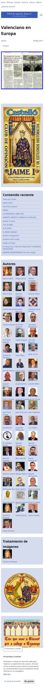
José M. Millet (33, 384)
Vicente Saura (21, 515)
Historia (25, 2)
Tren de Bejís (8, 225)
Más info (6, 674)
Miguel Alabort (22, 474)
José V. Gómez (8, 399)
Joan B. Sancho (9, 370)
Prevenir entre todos (11, 239)
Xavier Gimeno (9, 531)
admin (3, 41)
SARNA (5, 210)
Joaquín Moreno (6, 385)
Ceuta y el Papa (9, 243)
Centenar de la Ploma (34, 310)
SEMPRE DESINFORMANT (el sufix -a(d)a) (19, 252)
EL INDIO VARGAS (10, 232)
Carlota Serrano (9, 309)
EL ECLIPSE (7, 228)
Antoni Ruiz (7, 294)
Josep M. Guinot (22, 399)
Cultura (32, 2)
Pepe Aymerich (9, 502)
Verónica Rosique (6, 516)
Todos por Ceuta (9, 199)
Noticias (10, 2)
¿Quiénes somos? (8, 6)
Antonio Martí (34, 294)
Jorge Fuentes (21, 384)
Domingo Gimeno (19, 325)
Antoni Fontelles (32, 279)
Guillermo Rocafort (7, 356)
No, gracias (29, 681)
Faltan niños (8, 203)
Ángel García (21, 278)
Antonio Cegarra (19, 295)
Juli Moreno (7, 427)
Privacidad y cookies (13, 648)
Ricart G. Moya (34, 502)
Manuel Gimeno (19, 444)
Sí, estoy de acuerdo (12, 681)
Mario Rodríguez (32, 459)
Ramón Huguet (22, 502)
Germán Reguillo (31, 341)
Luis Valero (32, 427)
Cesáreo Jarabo (9, 324)
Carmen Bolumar (19, 310)
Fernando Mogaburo (32, 325)
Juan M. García (34, 399)
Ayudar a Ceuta (9, 221)
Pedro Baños (21, 489)
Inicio (3, 2)
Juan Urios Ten (21, 412)
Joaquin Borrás (34, 370)
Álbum (38, 2)
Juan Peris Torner (7, 413)
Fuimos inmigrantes (11, 235)
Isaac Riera (20, 355)
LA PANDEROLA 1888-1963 (13, 214)
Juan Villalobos (34, 412)
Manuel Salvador (6, 459)
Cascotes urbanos (10, 206)
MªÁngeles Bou (9, 489)
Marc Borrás (21, 458)
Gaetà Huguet (21, 340)
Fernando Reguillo (7, 341)
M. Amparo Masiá (7, 444)
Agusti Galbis (8, 278)
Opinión (17, 2)
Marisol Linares (9, 474)
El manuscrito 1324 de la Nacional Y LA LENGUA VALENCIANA (22, 247)
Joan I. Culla (20, 370)
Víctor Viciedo (34, 515)
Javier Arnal (32, 354)
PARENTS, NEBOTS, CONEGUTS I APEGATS (19, 217)
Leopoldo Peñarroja (20, 428)
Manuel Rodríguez (32, 444)
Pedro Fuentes (34, 489)
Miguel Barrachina (32, 475)
